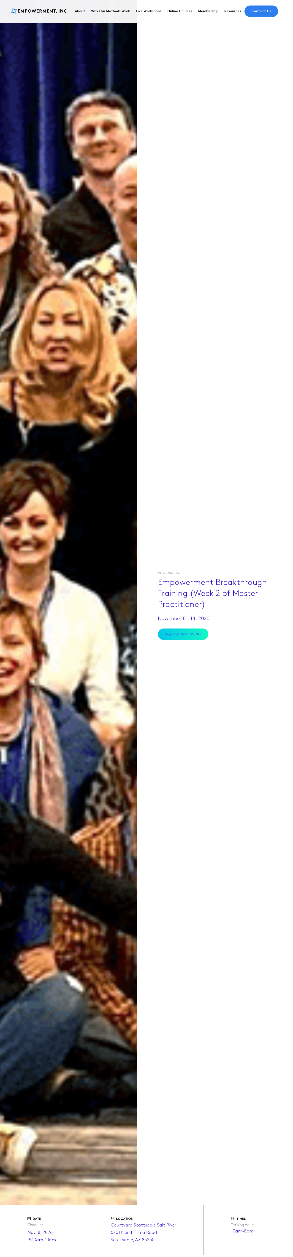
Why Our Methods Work (110, 11)
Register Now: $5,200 (183, 634)
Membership (208, 11)
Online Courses (179, 11)
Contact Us (261, 11)
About (80, 11)
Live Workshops (148, 11)
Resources (232, 11)
